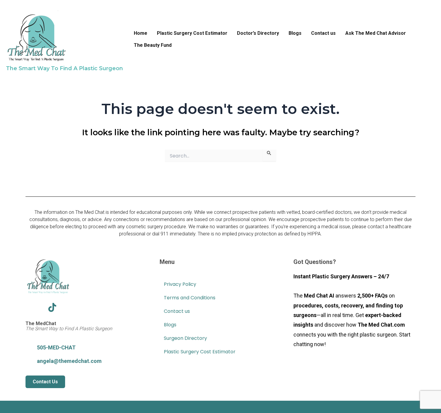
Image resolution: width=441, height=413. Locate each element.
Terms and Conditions (189, 297)
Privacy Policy (180, 284)
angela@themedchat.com (69, 361)
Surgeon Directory (185, 338)
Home (140, 33)
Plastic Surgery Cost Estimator (192, 33)
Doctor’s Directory (258, 33)
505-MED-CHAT (56, 347)
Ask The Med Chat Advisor (375, 33)
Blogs (295, 33)
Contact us (323, 33)
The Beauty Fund (153, 45)
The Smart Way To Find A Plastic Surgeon (64, 68)
